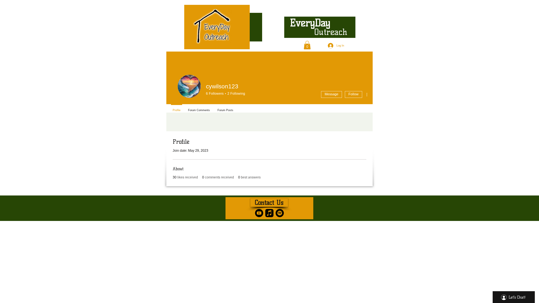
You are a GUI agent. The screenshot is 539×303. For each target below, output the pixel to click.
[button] (307, 45)
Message (331, 94)
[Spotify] (280, 213)
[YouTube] (259, 213)
